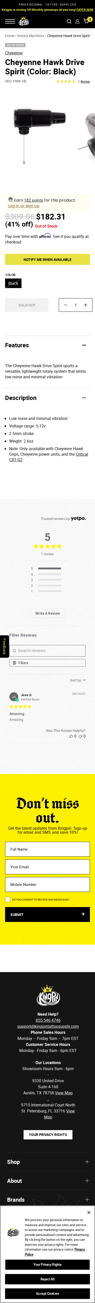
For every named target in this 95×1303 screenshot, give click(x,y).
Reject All (47, 1279)
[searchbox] (47, 651)
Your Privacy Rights (48, 1134)
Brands (16, 1199)
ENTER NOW (85, 10)
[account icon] (77, 21)
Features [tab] (17, 345)
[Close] (88, 1212)
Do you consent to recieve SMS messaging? (41, 899)
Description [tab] (20, 398)
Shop (13, 1161)
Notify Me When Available (47, 259)
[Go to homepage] (20, 21)
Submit (17, 914)
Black (13, 283)
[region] (47, 1254)
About (14, 1180)
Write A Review (47, 613)
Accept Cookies (47, 1293)
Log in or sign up (24, 206)
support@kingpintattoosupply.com (48, 1026)
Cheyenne (14, 53)
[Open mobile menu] (10, 21)
